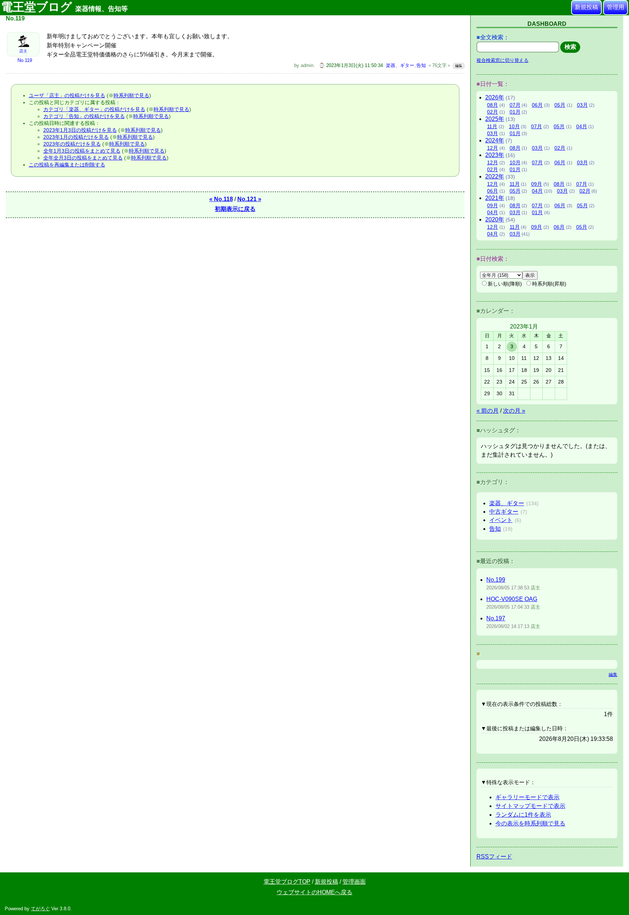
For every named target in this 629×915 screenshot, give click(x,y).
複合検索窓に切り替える (502, 60)
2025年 (494, 119)
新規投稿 (586, 7)
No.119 (24, 60)
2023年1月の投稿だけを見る (76, 137)
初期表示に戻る (235, 209)
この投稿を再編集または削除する (67, 165)
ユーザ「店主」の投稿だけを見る (67, 95)
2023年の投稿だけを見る (72, 144)
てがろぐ (40, 908)
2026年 (494, 97)
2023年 (494, 155)
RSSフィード (494, 856)
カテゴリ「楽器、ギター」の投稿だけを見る (94, 109)
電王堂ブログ (64, 6)
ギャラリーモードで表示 (527, 797)
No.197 (495, 618)
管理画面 (354, 882)
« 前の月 (487, 411)
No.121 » (249, 199)
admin (307, 65)
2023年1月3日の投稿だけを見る (80, 130)
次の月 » (514, 411)
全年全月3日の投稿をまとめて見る (83, 158)
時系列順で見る (131, 95)
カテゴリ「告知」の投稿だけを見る (84, 116)
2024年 (494, 140)
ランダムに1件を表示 (523, 815)
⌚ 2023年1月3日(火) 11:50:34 (351, 65)
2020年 (494, 219)
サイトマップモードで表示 (530, 806)
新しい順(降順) (505, 284)
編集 (458, 66)
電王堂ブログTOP (287, 882)
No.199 (495, 580)
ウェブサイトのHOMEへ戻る (314, 892)
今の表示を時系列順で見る (530, 823)
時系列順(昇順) (549, 284)
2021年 (494, 198)
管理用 (615, 7)
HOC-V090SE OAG (511, 599)
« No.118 (221, 199)
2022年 (494, 176)
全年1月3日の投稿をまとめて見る (81, 151)
